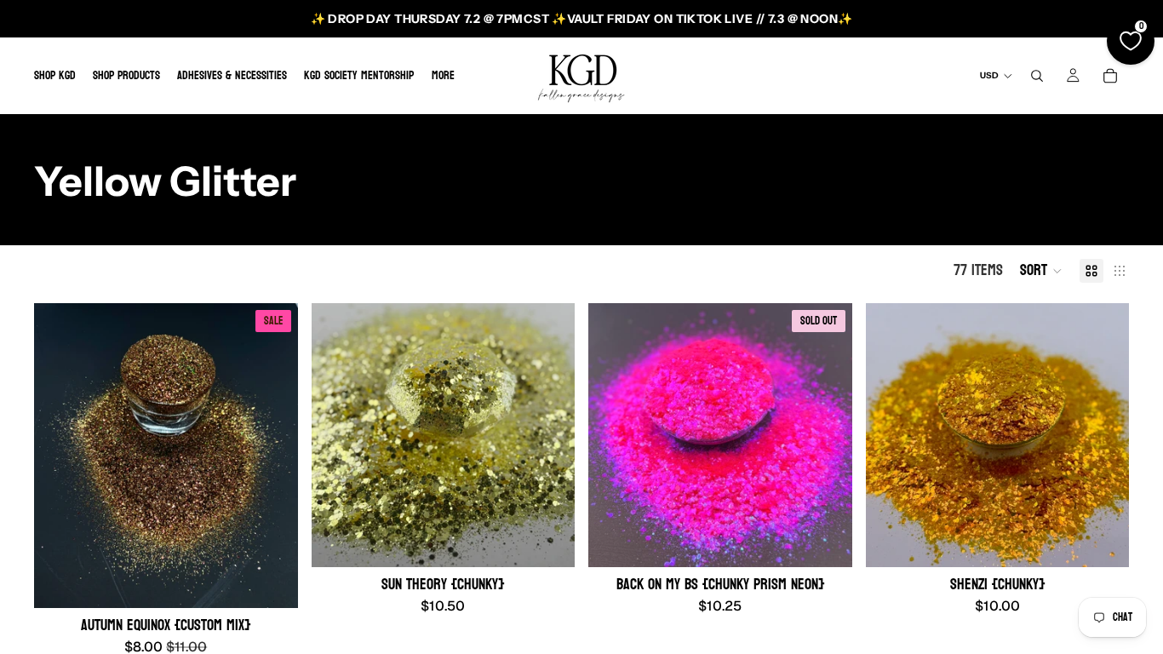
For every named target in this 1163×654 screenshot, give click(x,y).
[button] (1041, 271)
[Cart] (1110, 76)
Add (286, 582)
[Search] (1037, 76)
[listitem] (443, 76)
